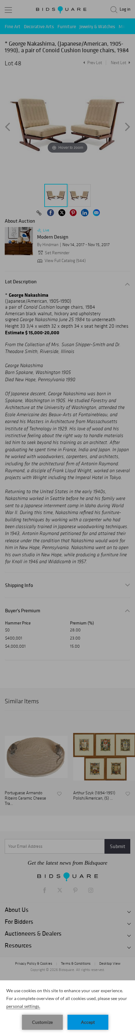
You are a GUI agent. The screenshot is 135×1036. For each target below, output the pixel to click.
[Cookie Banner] (67, 1008)
